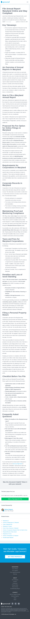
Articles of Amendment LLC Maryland (10, 535)
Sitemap (15, 574)
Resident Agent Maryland (8, 537)
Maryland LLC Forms (7, 533)
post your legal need (17, 463)
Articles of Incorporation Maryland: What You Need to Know (15, 530)
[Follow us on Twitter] (15, 603)
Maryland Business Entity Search (10, 531)
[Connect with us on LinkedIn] (19, 603)
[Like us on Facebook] (12, 603)
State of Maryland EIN (7, 524)
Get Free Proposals (15, 556)
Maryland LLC (6, 520)
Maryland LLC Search (7, 526)
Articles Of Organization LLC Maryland (11, 522)
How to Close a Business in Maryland (10, 528)
